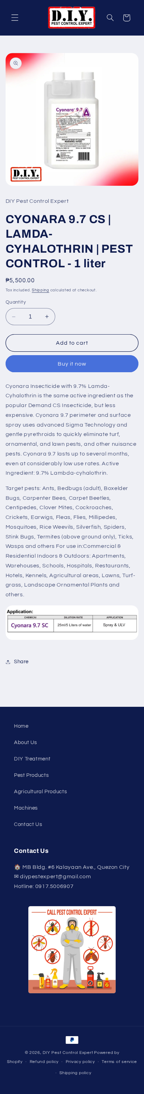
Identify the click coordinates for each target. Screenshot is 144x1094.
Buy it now (72, 364)
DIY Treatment (32, 759)
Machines (26, 808)
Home (21, 726)
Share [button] (21, 661)
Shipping (40, 290)
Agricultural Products (40, 791)
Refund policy (44, 1062)
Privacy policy (80, 1062)
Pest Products (31, 775)
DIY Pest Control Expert (68, 1053)
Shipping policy (75, 1073)
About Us (25, 742)
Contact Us (28, 824)
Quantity (16, 302)
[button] (15, 18)
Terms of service (119, 1062)
